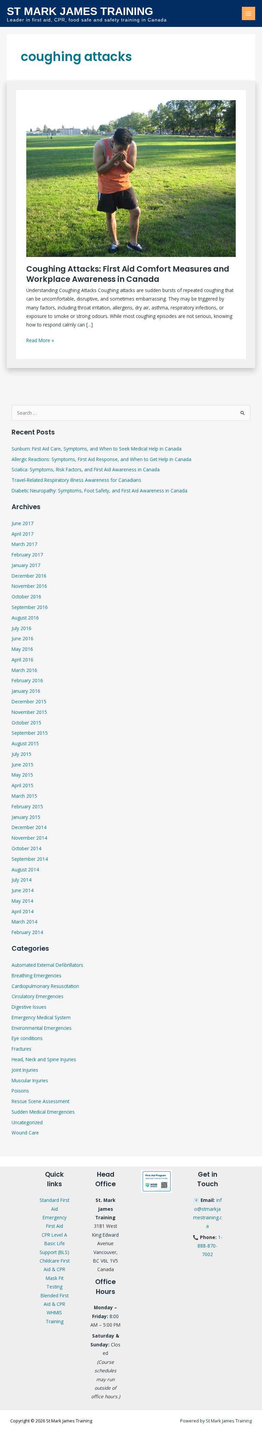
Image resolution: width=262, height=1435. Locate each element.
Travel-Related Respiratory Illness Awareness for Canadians (76, 480)
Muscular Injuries (30, 1080)
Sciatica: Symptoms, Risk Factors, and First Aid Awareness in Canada (86, 469)
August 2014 (25, 869)
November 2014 (29, 838)
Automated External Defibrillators (47, 965)
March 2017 (24, 544)
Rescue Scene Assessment (40, 1101)
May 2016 (22, 649)
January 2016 (26, 691)
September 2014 (30, 859)
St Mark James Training (80, 11)
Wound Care (25, 1132)
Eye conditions (27, 1038)
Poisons (20, 1090)
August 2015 (25, 743)
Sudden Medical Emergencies (43, 1112)
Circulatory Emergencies (37, 996)
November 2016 (29, 586)
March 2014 (24, 921)
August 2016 (25, 617)
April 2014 (22, 911)
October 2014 (26, 848)
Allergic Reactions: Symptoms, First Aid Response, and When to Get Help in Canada (101, 459)
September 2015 (30, 733)
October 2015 (26, 722)
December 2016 (29, 576)
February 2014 (27, 932)
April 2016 (22, 659)
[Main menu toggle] (248, 13)
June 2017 (22, 523)
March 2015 (24, 796)
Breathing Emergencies (36, 975)
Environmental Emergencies (42, 1028)
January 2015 (26, 817)
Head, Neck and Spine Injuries (44, 1059)
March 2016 (24, 670)
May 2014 (22, 901)
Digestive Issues (29, 1007)
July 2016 (21, 628)
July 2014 (21, 879)
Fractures (21, 1048)
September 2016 (30, 607)
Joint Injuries (25, 1070)
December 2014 (29, 827)
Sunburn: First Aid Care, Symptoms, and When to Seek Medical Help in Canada (96, 448)
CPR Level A (54, 1235)
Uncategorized (27, 1122)
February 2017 (27, 554)
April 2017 (22, 534)
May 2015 (22, 775)
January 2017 (26, 565)
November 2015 (29, 712)
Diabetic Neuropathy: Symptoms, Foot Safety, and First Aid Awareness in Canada (99, 490)
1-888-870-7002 (210, 1246)
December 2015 (29, 701)
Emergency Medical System (41, 1017)
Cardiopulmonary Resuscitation (45, 986)
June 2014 (22, 890)
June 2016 (22, 638)
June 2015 (22, 764)
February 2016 (27, 680)
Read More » (40, 340)
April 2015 (22, 785)
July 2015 (21, 754)
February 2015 (27, 806)
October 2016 (26, 596)
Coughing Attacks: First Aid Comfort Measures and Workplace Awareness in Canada (127, 274)
